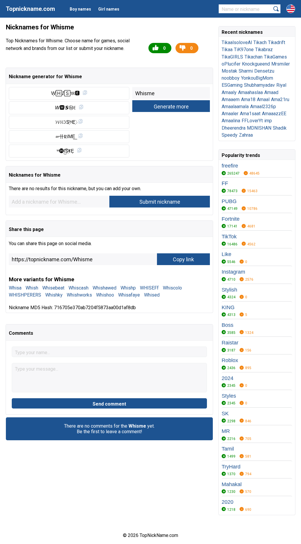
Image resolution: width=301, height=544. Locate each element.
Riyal (281, 85)
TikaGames (275, 57)
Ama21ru (280, 99)
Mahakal (232, 484)
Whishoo (105, 295)
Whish (32, 288)
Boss (227, 325)
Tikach (260, 42)
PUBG (229, 201)
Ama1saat (250, 113)
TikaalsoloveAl (237, 42)
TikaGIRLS (232, 57)
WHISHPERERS (25, 295)
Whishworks (79, 295)
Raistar (230, 343)
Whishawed (104, 288)
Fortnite (231, 219)
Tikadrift (276, 42)
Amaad (271, 92)
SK (225, 413)
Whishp (128, 288)
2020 (227, 502)
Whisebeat (53, 288)
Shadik (280, 128)
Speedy (230, 135)
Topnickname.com (30, 8)
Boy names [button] (80, 9)
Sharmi (246, 71)
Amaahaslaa (250, 92)
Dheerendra (233, 128)
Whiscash (78, 288)
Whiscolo (172, 288)
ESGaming (232, 85)
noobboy (231, 78)
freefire (230, 166)
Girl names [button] (108, 9)
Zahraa (246, 135)
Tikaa (227, 49)
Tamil (228, 449)
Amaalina (231, 120)
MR (226, 431)
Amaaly (229, 92)
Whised (152, 295)
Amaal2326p (263, 106)
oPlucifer (231, 64)
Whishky (54, 295)
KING (228, 307)
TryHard (231, 467)
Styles (229, 396)
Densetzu (264, 71)
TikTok (229, 237)
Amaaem (231, 99)
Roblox (230, 360)
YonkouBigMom (257, 78)
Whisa (15, 288)
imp (268, 120)
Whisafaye (129, 295)
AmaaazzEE (274, 113)
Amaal (263, 99)
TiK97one (244, 49)
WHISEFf (149, 288)
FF (225, 183)
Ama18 (248, 99)
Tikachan (253, 57)
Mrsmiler (280, 64)
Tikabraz (264, 49)
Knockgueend (256, 64)
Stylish (229, 290)
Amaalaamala (235, 106)
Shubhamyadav (259, 85)
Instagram (233, 272)
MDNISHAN (259, 128)
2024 (227, 378)
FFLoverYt (252, 120)
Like (226, 254)
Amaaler (230, 113)
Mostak (229, 71)
